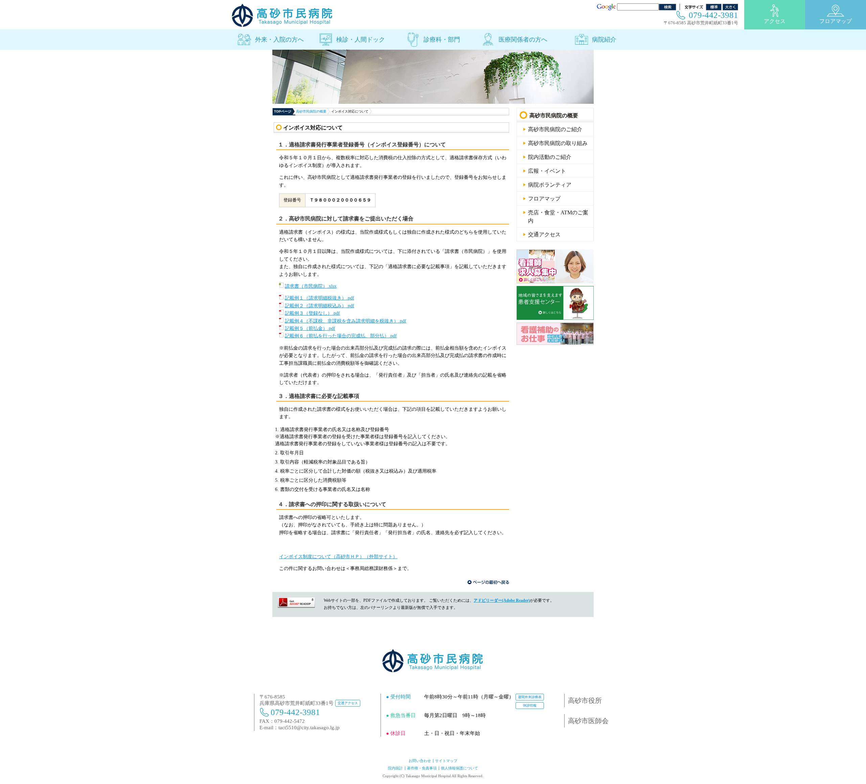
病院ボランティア (549, 185)
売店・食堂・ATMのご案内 (558, 216)
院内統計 (395, 768)
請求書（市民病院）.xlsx (311, 286)
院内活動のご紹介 (549, 157)
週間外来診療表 (530, 697)
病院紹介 (604, 39)
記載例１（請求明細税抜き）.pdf (319, 298)
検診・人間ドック (360, 39)
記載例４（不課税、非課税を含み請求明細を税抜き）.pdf (345, 321)
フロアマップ (835, 21)
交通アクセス (544, 234)
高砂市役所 (585, 700)
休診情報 (530, 705)
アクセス (774, 21)
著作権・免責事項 (422, 768)
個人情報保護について (459, 768)
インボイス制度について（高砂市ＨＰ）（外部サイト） (338, 556)
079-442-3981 (713, 15)
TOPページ (282, 111)
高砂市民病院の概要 (311, 111)
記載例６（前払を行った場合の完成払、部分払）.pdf (341, 335)
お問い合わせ (420, 761)
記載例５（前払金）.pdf (310, 328)
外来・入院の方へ (279, 39)
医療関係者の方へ (523, 39)
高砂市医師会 (588, 720)
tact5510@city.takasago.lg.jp (309, 727)
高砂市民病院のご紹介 (555, 129)
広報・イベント (547, 171)
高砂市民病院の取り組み (558, 143)
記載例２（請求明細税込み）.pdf (319, 305)
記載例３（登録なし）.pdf (312, 313)
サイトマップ (446, 761)
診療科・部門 (442, 39)
